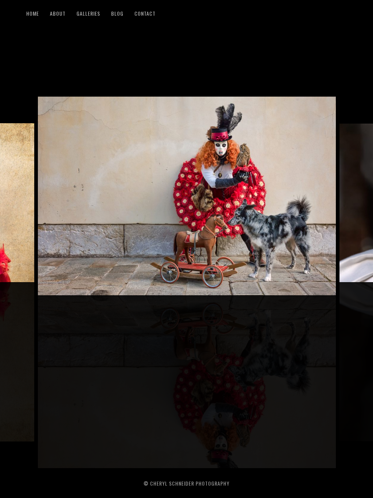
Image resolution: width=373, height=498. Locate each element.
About (58, 13)
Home (32, 13)
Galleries (88, 13)
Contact (145, 13)
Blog (117, 13)
